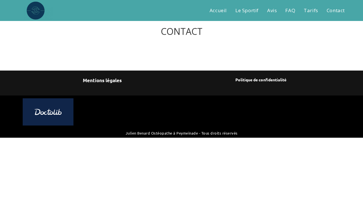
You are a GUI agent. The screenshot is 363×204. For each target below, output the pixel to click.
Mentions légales (102, 80)
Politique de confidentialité (260, 79)
